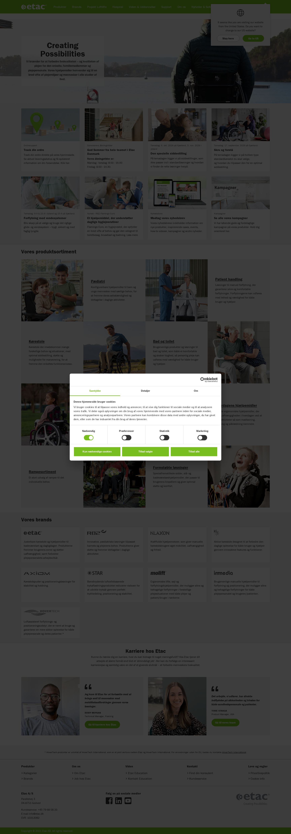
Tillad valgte (145, 451)
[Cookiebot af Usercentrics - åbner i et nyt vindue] (203, 379)
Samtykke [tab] (95, 390)
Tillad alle (194, 451)
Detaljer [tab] (145, 390)
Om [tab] (196, 390)
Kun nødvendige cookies (97, 451)
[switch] (126, 437)
